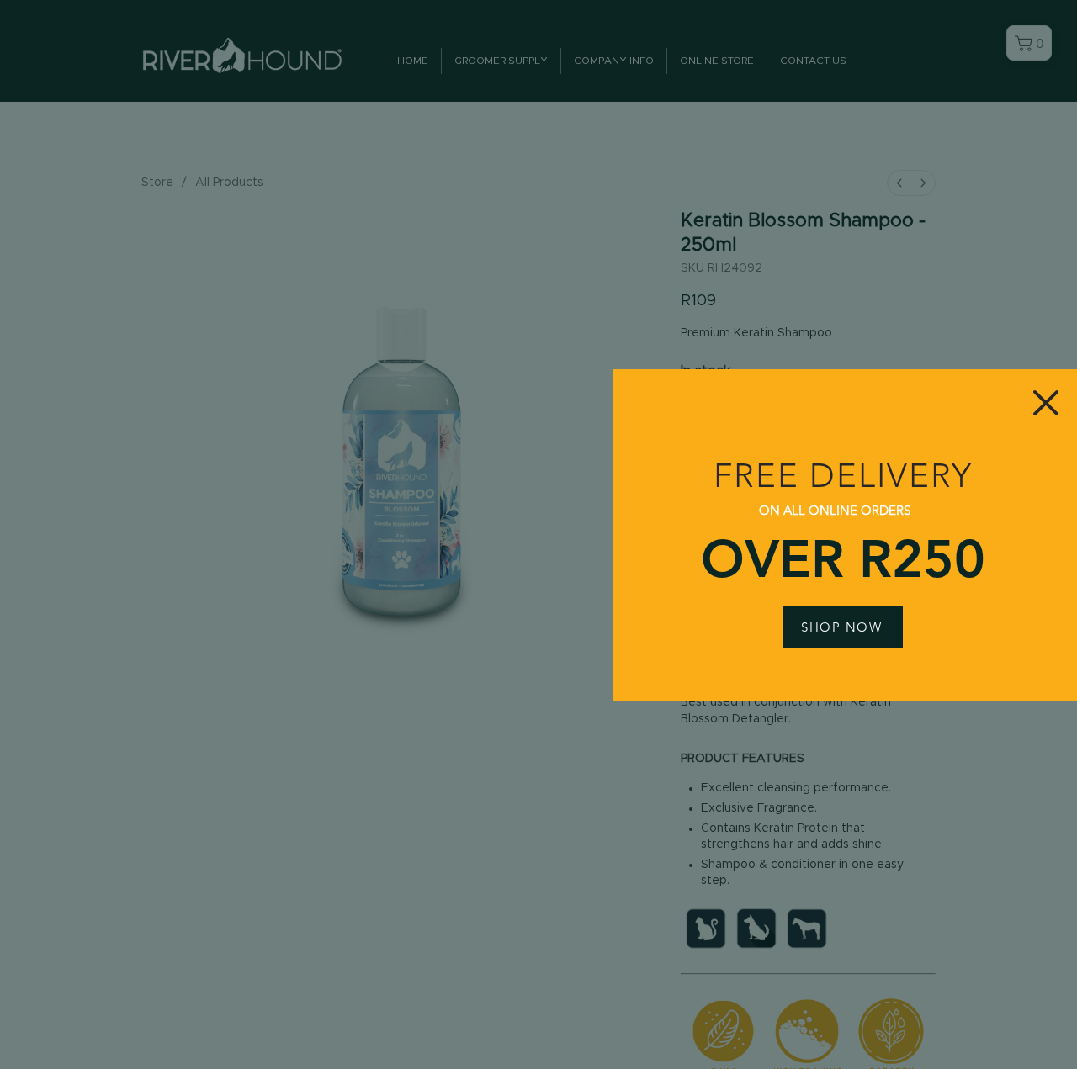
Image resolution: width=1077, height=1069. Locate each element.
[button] (1045, 402)
